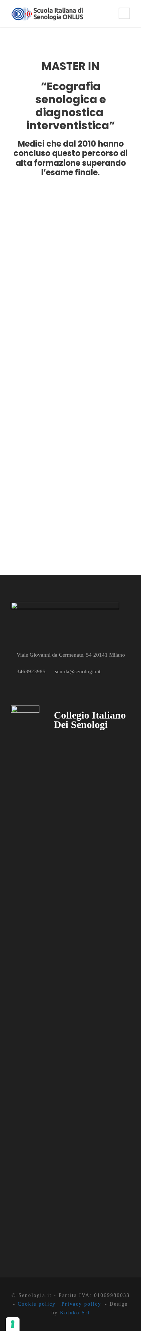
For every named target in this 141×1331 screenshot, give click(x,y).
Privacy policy (81, 1304)
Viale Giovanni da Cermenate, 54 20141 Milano (71, 655)
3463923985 (31, 671)
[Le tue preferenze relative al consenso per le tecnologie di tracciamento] (13, 1324)
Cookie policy (37, 1304)
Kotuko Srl (75, 1312)
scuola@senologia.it (78, 671)
